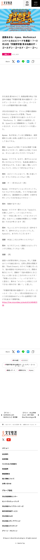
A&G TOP (8, 424)
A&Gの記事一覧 (17, 424)
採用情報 (5, 459)
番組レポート (11, 370)
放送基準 (5, 469)
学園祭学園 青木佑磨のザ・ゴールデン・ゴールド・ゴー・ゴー (20, 365)
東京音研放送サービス (9, 511)
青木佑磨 (15, 360)
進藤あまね (22, 370)
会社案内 (5, 454)
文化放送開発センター (9, 496)
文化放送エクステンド (9, 526)
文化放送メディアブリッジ (11, 521)
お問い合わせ (6, 483)
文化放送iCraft (7, 516)
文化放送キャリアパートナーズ (13, 506)
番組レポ (7, 54)
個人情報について (8, 479)
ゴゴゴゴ (25, 360)
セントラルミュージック (10, 501)
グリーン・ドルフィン (9, 531)
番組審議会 (6, 474)
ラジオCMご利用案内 (9, 464)
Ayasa (31, 370)
